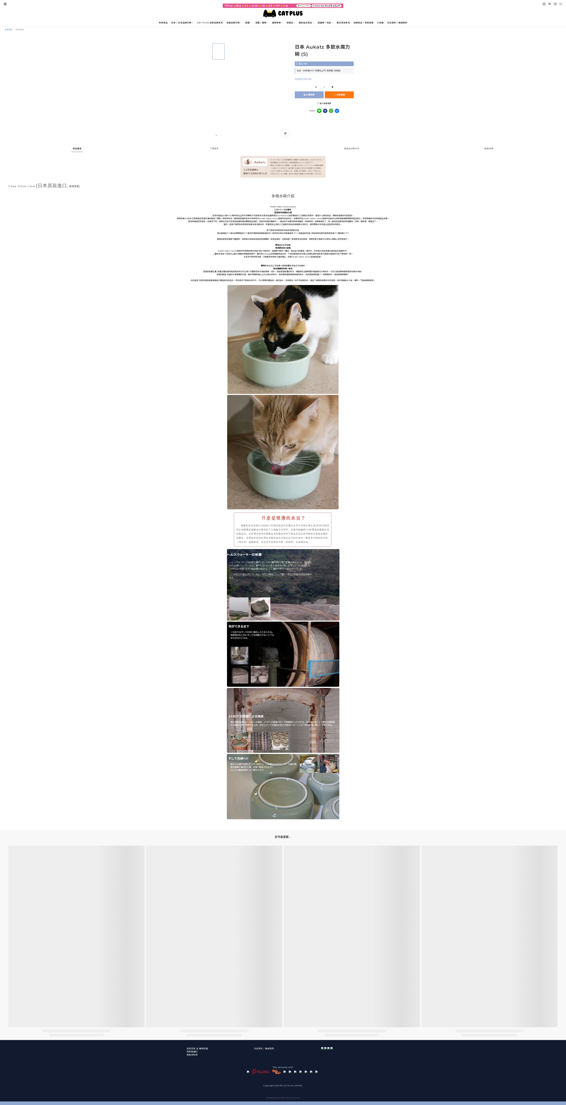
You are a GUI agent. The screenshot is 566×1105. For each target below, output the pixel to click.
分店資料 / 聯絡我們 (397, 22)
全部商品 (8, 29)
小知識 (380, 22)
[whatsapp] (331, 111)
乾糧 (247, 22)
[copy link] (337, 111)
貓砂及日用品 (305, 22)
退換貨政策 (192, 1054)
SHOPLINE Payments (289, 1098)
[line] (319, 111)
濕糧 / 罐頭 (260, 22)
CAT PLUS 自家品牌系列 (210, 22)
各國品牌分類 (233, 22)
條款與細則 (192, 1051)
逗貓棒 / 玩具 (324, 22)
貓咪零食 (276, 22)
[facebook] (325, 111)
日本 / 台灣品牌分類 (181, 22)
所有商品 (163, 22)
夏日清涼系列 (343, 22)
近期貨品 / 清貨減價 (363, 22)
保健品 (290, 22)
